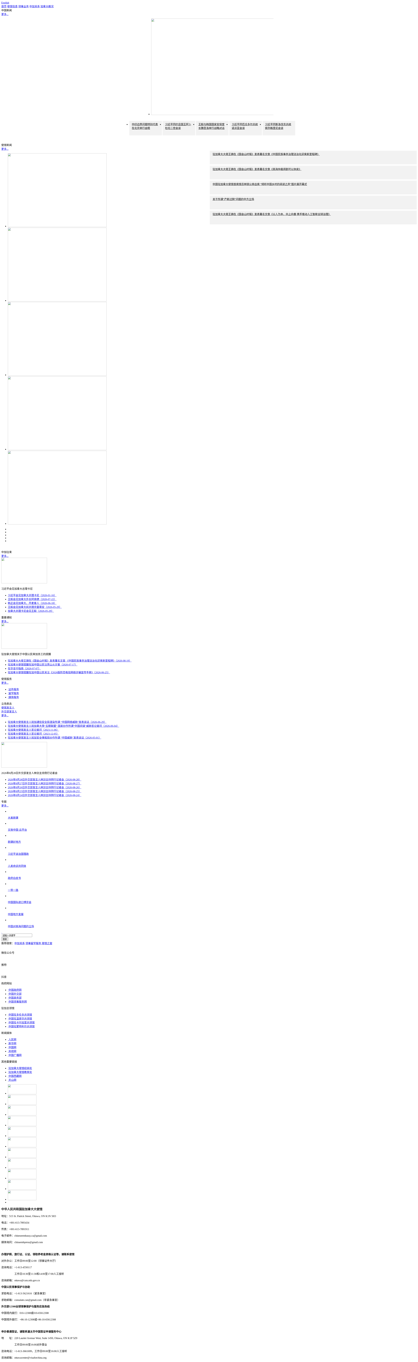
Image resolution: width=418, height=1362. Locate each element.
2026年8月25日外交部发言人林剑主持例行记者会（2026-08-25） (44, 791)
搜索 (5, 939)
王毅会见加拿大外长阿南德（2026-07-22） (32, 599)
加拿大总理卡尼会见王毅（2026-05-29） (31, 611)
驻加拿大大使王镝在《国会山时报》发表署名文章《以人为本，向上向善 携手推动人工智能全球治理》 (272, 214)
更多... (4, 14)
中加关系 (34, 6)
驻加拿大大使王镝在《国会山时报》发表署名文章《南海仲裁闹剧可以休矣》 (257, 169)
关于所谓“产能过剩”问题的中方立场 (233, 199)
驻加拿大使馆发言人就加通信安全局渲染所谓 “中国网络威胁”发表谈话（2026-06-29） (57, 722)
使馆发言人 (7, 707)
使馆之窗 (47, 943)
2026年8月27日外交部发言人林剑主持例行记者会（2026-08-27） (44, 783)
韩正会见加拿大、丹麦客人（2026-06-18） (32, 603)
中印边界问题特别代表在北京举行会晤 (145, 126)
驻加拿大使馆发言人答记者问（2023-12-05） (33, 733)
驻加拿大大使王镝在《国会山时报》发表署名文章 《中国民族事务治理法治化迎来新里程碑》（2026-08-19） (70, 660)
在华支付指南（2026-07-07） (24, 668)
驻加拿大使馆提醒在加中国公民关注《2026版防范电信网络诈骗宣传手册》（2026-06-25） (59, 672)
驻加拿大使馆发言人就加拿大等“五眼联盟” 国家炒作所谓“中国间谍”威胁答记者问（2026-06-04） (63, 726)
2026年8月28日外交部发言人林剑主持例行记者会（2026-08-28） (44, 779)
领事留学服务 (33, 943)
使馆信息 (12, 6)
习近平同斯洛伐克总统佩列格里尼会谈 (278, 126)
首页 (4, 6)
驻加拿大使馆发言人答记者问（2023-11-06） (33, 729)
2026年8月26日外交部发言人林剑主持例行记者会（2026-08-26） (44, 787)
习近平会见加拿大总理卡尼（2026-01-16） (32, 595)
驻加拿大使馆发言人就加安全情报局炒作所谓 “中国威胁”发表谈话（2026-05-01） (54, 737)
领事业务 (23, 6)
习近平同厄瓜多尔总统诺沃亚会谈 (245, 126)
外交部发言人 (9, 711)
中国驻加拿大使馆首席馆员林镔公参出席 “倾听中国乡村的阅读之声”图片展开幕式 (260, 184)
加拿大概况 (47, 6)
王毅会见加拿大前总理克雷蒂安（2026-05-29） (35, 607)
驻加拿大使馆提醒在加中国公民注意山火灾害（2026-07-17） (42, 664)
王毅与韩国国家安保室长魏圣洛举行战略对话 (211, 126)
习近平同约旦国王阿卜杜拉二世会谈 (178, 126)
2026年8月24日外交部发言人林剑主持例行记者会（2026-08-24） (44, 795)
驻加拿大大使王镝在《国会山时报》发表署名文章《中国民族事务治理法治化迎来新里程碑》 (266, 154)
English (5, 2)
